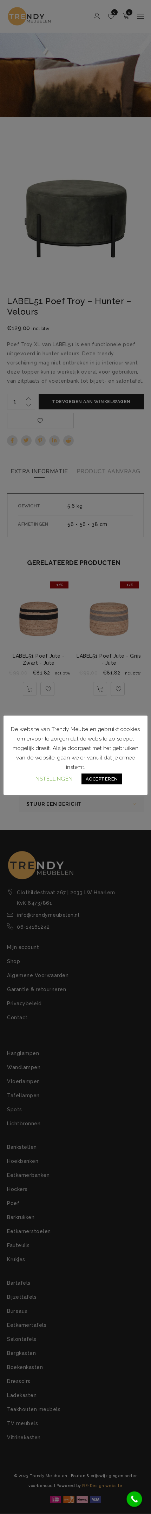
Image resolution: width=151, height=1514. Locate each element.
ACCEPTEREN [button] (102, 779)
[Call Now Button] (134, 1499)
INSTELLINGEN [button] (53, 779)
